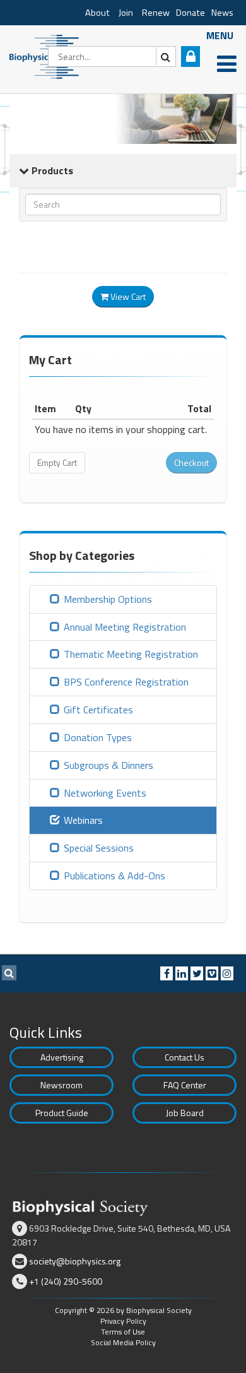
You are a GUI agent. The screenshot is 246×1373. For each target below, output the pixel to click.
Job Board (185, 1112)
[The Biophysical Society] (47, 55)
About (97, 13)
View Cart (127, 296)
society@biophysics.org (74, 1261)
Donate (190, 13)
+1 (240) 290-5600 (65, 1281)
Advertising (61, 1057)
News (222, 13)
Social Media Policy (123, 1342)
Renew (156, 13)
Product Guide (61, 1112)
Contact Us (184, 1057)
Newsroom (61, 1084)
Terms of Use (123, 1331)
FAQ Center (184, 1084)
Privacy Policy (123, 1321)
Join (126, 13)
